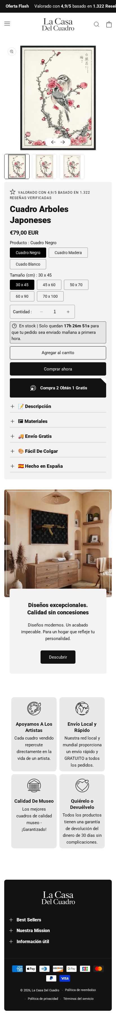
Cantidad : (22, 311)
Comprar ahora (58, 369)
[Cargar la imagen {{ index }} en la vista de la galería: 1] (17, 166)
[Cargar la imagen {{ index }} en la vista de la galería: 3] (71, 166)
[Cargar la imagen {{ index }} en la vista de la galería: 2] (44, 166)
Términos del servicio (78, 999)
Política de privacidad (43, 999)
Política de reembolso (80, 990)
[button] (7, 23)
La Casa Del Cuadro (45, 990)
